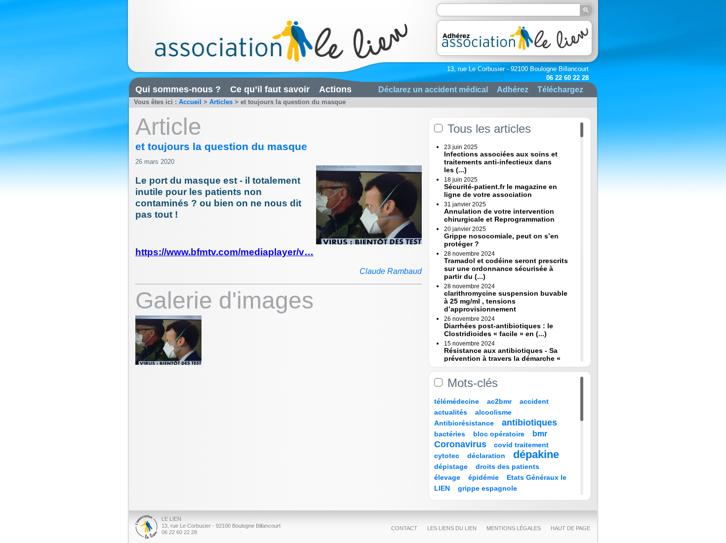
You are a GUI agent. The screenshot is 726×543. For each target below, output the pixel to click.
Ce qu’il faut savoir (270, 89)
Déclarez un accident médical (433, 89)
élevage (447, 477)
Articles (221, 102)
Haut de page (570, 528)
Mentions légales (513, 528)
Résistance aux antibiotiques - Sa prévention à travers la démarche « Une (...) (502, 358)
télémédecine (456, 401)
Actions (335, 89)
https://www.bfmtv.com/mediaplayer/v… (224, 252)
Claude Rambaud (391, 271)
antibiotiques (529, 422)
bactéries (449, 434)
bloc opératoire (498, 434)
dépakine (536, 454)
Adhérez (512, 89)
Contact (404, 528)
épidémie (483, 477)
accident (534, 401)
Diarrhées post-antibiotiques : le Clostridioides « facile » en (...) (498, 330)
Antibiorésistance (464, 423)
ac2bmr (499, 401)
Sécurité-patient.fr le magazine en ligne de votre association (500, 190)
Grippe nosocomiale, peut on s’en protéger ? (501, 240)
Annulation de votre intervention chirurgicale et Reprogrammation (499, 215)
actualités (450, 412)
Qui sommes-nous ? (178, 89)
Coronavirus (461, 444)
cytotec (446, 456)
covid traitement (521, 445)
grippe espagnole (487, 488)
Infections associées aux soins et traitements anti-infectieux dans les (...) (501, 162)
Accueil (190, 102)
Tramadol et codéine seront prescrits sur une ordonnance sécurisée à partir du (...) (506, 268)
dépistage (451, 466)
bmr (539, 433)
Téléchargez (560, 89)
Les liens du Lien (452, 528)
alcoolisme (493, 412)
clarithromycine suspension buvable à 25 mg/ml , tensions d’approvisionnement (505, 301)
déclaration (486, 456)
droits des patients (507, 466)
